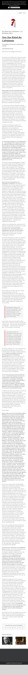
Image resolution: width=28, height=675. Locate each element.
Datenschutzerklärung (15, 7)
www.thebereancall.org (7, 48)
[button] (3, 641)
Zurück (20, 13)
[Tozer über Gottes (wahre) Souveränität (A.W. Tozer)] (7, 637)
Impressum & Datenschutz (17, 663)
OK (9, 7)
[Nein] (26, 4)
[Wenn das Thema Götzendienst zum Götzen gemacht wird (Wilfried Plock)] (20, 637)
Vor (24, 13)
